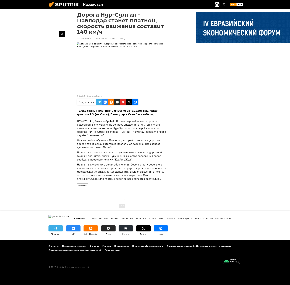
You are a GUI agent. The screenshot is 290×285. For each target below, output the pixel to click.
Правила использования (74, 246)
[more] (62, 34)
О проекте (53, 246)
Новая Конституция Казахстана (213, 218)
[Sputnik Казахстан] (65, 8)
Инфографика (167, 218)
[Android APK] (231, 261)
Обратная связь (112, 250)
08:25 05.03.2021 (85, 38)
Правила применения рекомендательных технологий (74, 250)
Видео (114, 218)
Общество (82, 186)
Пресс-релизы (121, 246)
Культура (141, 218)
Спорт (152, 218)
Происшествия (99, 218)
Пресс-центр (185, 218)
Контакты (94, 246)
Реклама (106, 246)
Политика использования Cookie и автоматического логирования (199, 246)
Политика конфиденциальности (147, 246)
